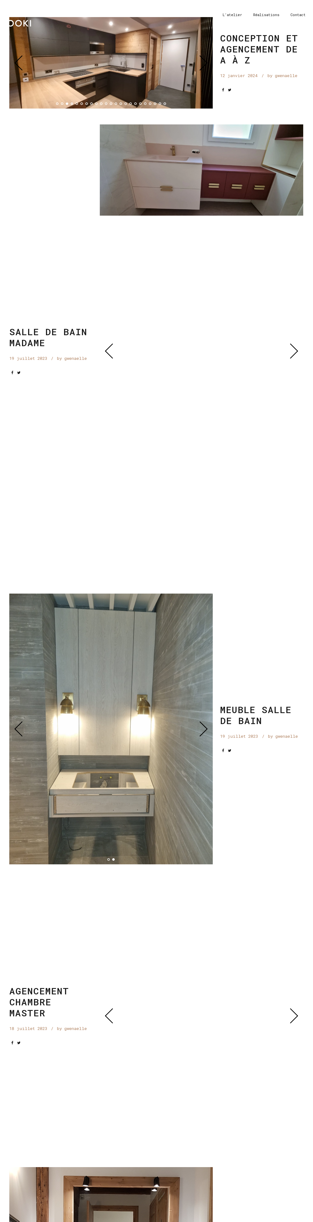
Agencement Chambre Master (39, 1002)
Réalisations (266, 14)
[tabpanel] (111, 63)
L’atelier (232, 14)
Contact (298, 14)
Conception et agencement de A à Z (259, 49)
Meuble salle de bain (255, 715)
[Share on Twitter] (229, 90)
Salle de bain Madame (48, 337)
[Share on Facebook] (223, 90)
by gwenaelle (282, 75)
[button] (22, 62)
